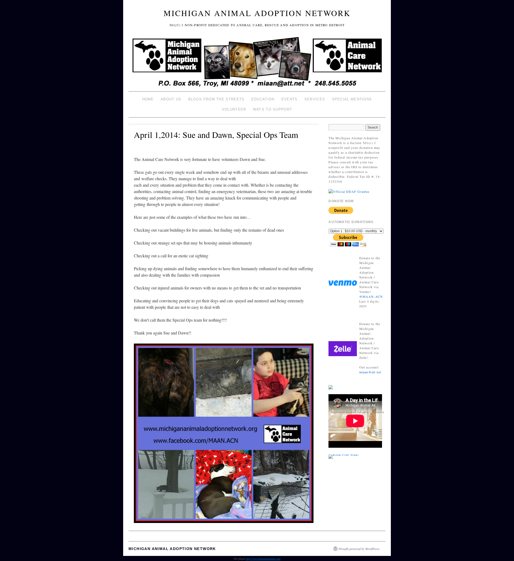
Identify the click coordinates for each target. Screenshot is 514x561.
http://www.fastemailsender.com (263, 558)
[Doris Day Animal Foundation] (348, 191)
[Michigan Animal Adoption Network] (257, 62)
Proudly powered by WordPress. (359, 549)
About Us (171, 99)
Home (148, 99)
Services (314, 99)
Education (263, 99)
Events (289, 99)
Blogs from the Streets (216, 99)
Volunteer (234, 109)
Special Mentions (352, 99)
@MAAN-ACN (371, 296)
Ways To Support (272, 109)
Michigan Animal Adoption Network (257, 12)
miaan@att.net (370, 372)
